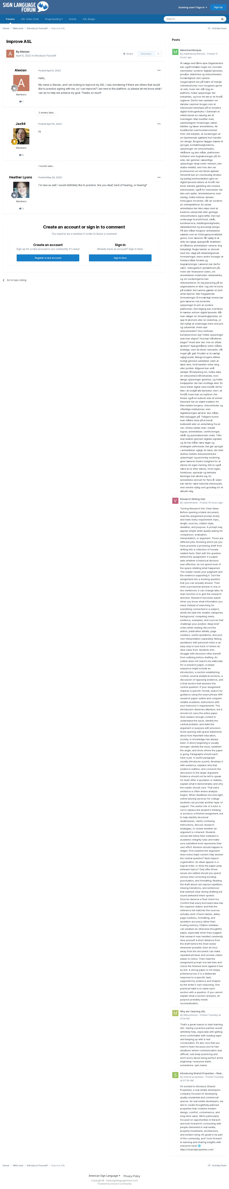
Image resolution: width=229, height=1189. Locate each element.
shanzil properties (194, 1076)
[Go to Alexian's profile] (10, 54)
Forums (10, 19)
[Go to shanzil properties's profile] (175, 1075)
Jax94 (21, 124)
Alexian (25, 51)
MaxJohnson (191, 1014)
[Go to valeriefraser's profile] (175, 501)
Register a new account (48, 257)
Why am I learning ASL (192, 1011)
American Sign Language (104, 1175)
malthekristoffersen (194, 53)
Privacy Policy (132, 1176)
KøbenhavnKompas (190, 50)
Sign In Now (120, 257)
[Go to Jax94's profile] (21, 136)
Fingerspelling (53, 19)
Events (72, 19)
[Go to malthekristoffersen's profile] (175, 52)
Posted (211, 502)
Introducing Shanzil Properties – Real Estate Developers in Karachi (200, 1073)
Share (129, 53)
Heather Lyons (20, 177)
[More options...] (159, 70)
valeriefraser (191, 502)
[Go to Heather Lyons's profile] (21, 190)
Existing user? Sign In (192, 7)
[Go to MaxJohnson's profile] (175, 1013)
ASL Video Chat (30, 19)
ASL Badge (89, 19)
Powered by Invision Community (114, 1183)
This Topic (208, 19)
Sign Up (218, 7)
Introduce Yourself (45, 55)
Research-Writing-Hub (192, 499)
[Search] (222, 19)
